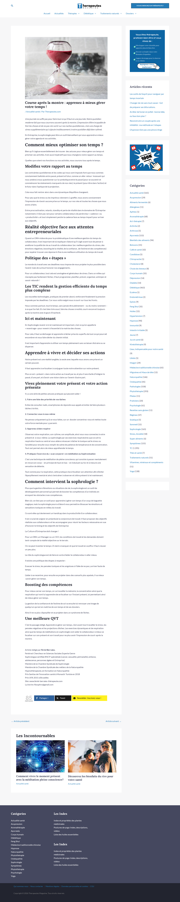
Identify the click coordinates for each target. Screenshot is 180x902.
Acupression (135, 197)
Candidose (135, 254)
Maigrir (133, 363)
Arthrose (134, 230)
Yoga (132, 471)
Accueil (47, 13)
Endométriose (136, 297)
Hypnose (134, 320)
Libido (132, 358)
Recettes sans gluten (139, 410)
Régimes (133, 415)
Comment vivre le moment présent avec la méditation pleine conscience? (40, 777)
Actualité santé (33, 111)
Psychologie (135, 405)
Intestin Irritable (137, 330)
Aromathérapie (137, 216)
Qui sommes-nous (21, 886)
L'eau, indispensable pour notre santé (146, 349)
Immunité (134, 325)
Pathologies (135, 386)
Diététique (88, 13)
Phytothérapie (136, 391)
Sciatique (134, 419)
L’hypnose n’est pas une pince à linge (146, 129)
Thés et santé (136, 453)
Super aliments (136, 438)
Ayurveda (134, 235)
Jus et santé (135, 339)
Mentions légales (52, 886)
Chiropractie (135, 259)
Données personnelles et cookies (74, 886)
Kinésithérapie (136, 344)
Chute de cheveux (138, 268)
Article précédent (20, 721)
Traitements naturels (109, 13)
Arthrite (133, 226)
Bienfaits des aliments (140, 240)
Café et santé (136, 249)
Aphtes (133, 211)
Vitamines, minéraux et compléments (146, 462)
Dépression (135, 278)
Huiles (133, 311)
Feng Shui (134, 306)
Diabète (133, 282)
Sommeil (134, 424)
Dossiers (130, 13)
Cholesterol (135, 264)
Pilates (133, 396)
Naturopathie (136, 377)
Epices (133, 301)
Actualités (59, 13)
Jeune (132, 335)
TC (131, 448)
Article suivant (113, 721)
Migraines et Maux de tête (142, 372)
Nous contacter (36, 886)
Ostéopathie (135, 381)
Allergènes (134, 207)
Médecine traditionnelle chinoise (144, 367)
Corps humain (136, 273)
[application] (78, 13)
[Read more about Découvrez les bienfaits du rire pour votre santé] (92, 756)
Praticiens (134, 400)
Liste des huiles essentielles (66, 834)
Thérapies (72, 13)
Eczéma (133, 292)
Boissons (134, 245)
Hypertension (136, 316)
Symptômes (135, 443)
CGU (92, 886)
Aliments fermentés (139, 202)
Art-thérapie (135, 221)
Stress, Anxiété (136, 434)
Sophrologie (135, 429)
